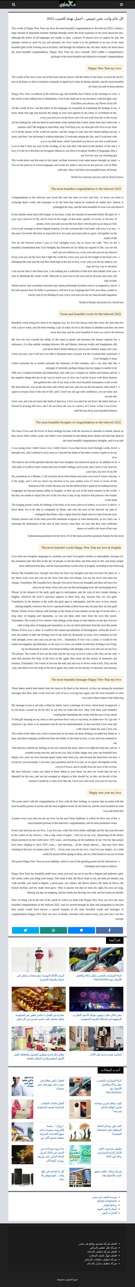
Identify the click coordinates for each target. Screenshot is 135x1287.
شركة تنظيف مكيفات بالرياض (100, 1259)
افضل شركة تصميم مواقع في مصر (98, 1243)
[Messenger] (81, 930)
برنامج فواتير (110, 1205)
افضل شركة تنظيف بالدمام (102, 1251)
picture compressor (107, 1201)
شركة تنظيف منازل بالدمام (102, 1263)
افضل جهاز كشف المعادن (103, 1255)
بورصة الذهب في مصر (104, 1197)
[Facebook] (109, 930)
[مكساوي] (67, 3)
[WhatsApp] (53, 930)
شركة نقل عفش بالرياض (103, 1247)
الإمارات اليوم (109, 1212)
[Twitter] (25, 930)
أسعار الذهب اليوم (107, 1208)
